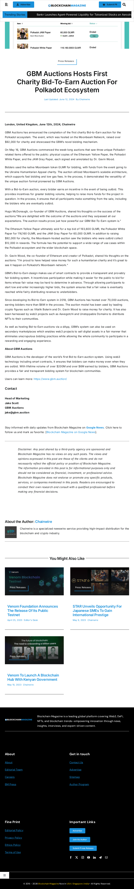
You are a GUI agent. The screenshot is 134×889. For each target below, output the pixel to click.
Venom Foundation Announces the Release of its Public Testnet (32, 610)
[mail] (106, 857)
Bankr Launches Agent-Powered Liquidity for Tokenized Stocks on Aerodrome (73, 14)
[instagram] (82, 857)
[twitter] (76, 857)
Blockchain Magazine (48, 883)
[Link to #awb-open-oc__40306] (6, 4)
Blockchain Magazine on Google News (70, 432)
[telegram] (100, 857)
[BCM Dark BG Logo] (18, 720)
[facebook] (70, 857)
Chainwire (84, 99)
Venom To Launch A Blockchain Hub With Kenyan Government (33, 677)
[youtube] (88, 857)
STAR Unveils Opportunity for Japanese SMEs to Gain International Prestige (97, 610)
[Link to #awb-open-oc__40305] (125, 4)
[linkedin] (94, 857)
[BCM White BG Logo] (67, 5)
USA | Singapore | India (78, 883)
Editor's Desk (31, 620)
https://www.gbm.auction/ (50, 379)
